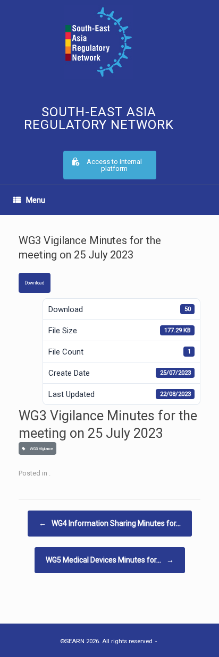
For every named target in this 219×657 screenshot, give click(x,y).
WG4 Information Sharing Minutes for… (110, 523)
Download (34, 283)
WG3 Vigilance (40, 448)
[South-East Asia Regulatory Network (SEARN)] (98, 42)
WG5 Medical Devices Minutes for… (110, 560)
